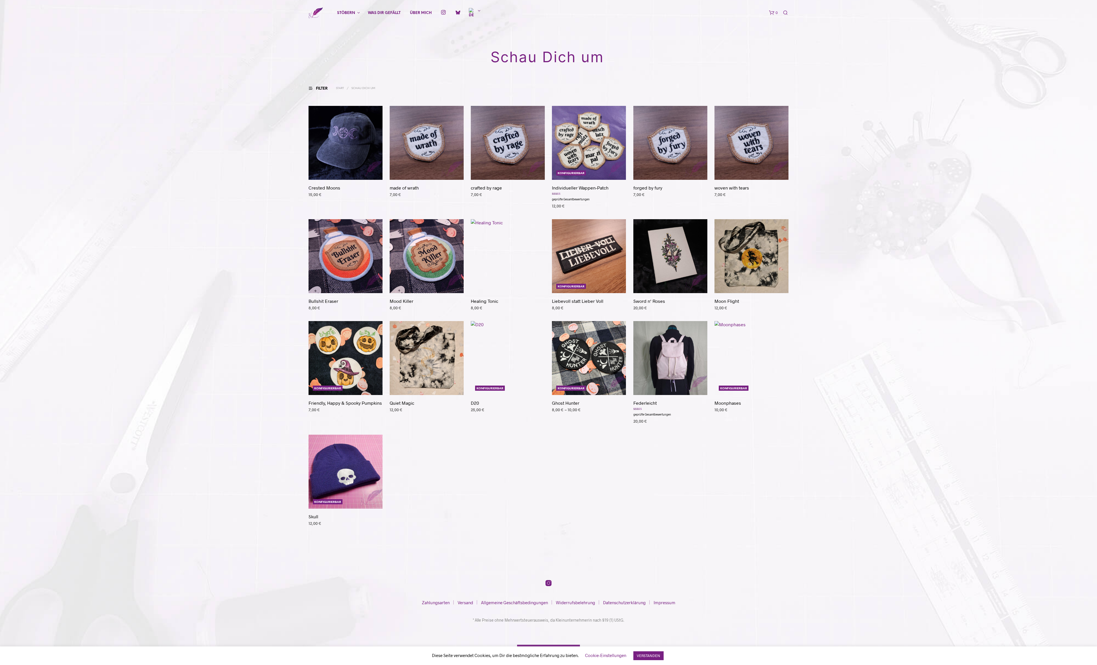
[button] (773, 13)
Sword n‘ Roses (649, 301)
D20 (475, 403)
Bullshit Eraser (323, 301)
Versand (465, 602)
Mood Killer (401, 301)
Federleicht (645, 403)
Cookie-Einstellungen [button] (605, 655)
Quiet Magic (402, 403)
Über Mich (421, 13)
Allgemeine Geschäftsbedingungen (514, 602)
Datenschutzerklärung (624, 602)
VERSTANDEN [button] (648, 655)
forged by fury (647, 187)
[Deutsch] (472, 13)
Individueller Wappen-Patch (580, 187)
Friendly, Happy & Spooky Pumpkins (345, 403)
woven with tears (731, 187)
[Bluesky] (455, 12)
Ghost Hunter (565, 403)
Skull (313, 516)
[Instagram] (443, 12)
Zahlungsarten (436, 602)
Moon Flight (726, 301)
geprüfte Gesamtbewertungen (571, 199)
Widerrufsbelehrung (575, 602)
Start (340, 88)
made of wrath (404, 187)
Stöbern (346, 13)
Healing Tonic (484, 301)
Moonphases (727, 403)
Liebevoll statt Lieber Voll (577, 301)
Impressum (664, 602)
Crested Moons (324, 187)
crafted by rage (486, 187)
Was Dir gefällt (384, 13)
